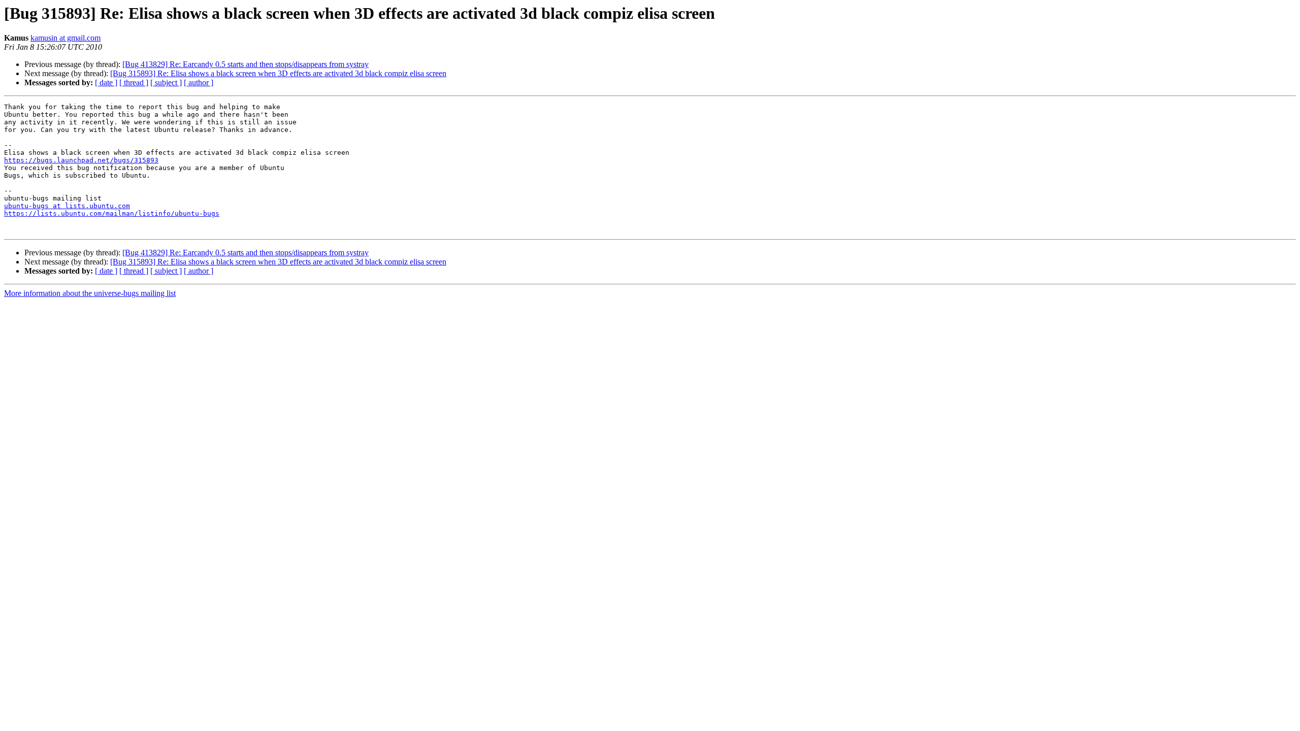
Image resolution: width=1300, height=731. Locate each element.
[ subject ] (166, 82)
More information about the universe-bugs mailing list (90, 293)
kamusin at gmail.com (65, 38)
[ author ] (198, 82)
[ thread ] (133, 82)
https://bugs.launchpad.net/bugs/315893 (81, 160)
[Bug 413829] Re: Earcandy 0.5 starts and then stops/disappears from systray (245, 64)
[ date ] (106, 82)
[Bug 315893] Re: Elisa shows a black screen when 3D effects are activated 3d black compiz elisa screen (278, 73)
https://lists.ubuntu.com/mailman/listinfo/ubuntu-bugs (111, 213)
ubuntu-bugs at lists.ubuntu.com (67, 206)
